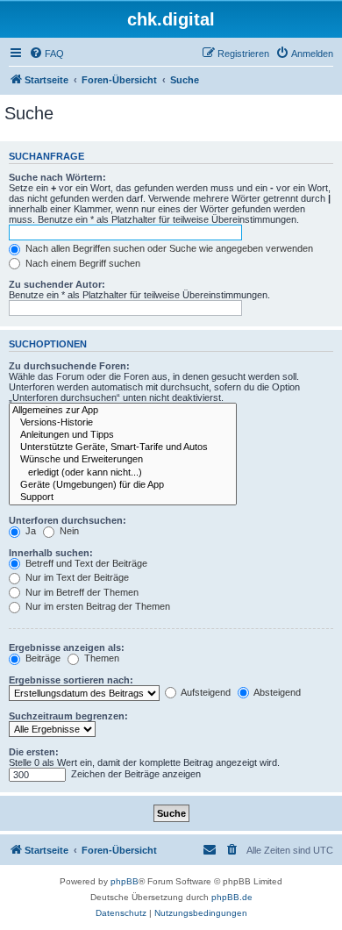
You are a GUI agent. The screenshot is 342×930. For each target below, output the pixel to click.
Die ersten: (34, 752)
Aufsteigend (205, 692)
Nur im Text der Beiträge (76, 577)
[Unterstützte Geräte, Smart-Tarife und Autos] (123, 447)
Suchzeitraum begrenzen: (68, 716)
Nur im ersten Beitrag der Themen (96, 606)
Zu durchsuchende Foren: (69, 366)
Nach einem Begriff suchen (81, 263)
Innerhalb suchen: (51, 552)
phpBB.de (232, 897)
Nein (68, 531)
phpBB (124, 881)
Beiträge (42, 658)
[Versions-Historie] (123, 423)
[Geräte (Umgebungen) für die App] (123, 485)
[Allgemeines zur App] (123, 410)
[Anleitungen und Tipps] (123, 435)
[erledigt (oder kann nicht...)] (123, 473)
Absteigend (276, 692)
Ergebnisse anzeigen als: (67, 647)
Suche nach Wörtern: (57, 177)
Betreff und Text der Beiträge (85, 563)
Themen (100, 658)
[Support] (123, 497)
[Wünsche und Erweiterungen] (123, 460)
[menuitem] (46, 53)
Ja (29, 531)
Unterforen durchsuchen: (67, 520)
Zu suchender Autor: (57, 284)
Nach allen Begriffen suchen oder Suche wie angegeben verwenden (168, 248)
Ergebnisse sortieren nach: (71, 680)
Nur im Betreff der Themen (81, 592)
